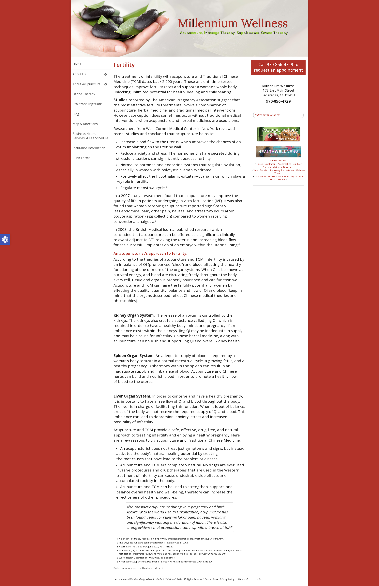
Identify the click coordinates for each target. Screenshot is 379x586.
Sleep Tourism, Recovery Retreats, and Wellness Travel (279, 172)
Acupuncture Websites (127, 579)
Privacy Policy (227, 579)
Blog (76, 114)
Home (77, 64)
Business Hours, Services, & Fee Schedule (90, 136)
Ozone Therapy (84, 94)
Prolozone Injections (87, 104)
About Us (79, 74)
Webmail (243, 579)
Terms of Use (211, 579)
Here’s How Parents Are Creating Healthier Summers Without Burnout (279, 165)
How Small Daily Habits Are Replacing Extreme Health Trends (279, 178)
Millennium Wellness (267, 115)
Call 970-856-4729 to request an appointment (278, 67)
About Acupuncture (86, 84)
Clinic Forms (81, 158)
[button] (5, 239)
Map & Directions (85, 124)
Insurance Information (89, 148)
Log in (257, 579)
